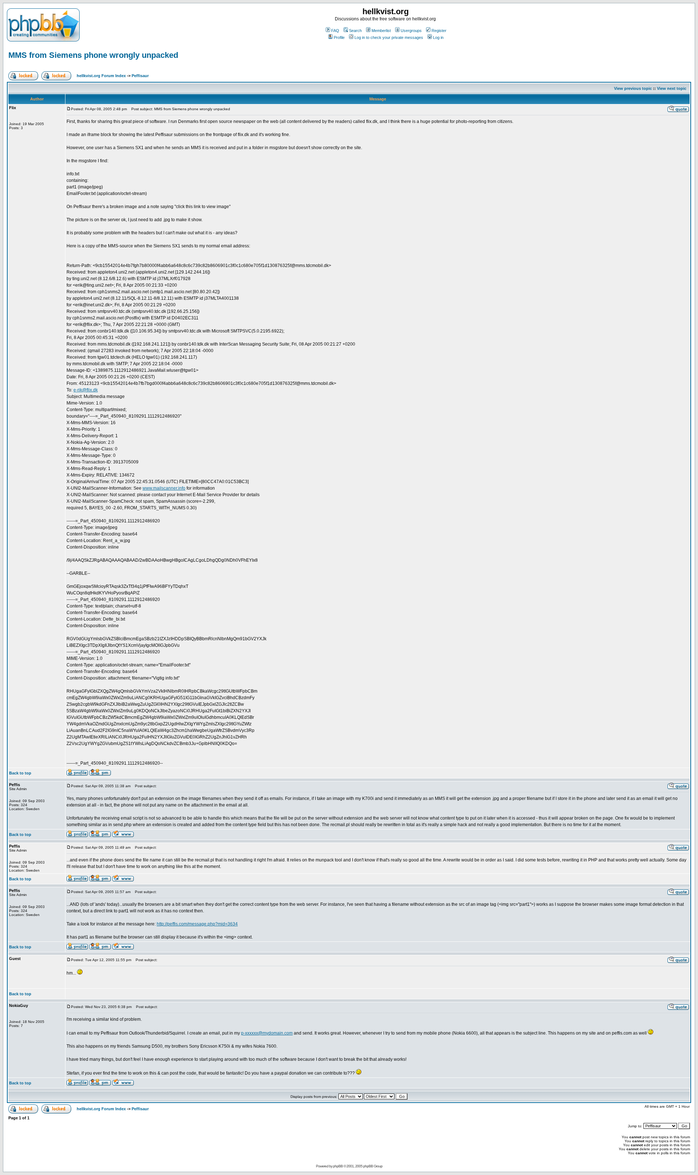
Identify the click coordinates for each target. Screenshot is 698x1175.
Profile (339, 37)
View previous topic (633, 88)
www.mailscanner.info (164, 488)
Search (355, 30)
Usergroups (411, 30)
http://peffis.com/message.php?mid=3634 (197, 924)
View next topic (671, 88)
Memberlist (381, 30)
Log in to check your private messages (388, 37)
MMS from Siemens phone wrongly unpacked (93, 55)
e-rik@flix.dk (85, 390)
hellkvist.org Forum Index (101, 75)
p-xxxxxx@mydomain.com (267, 1033)
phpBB (338, 1166)
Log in (438, 37)
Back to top (20, 773)
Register (439, 30)
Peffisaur (140, 75)
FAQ (335, 30)
